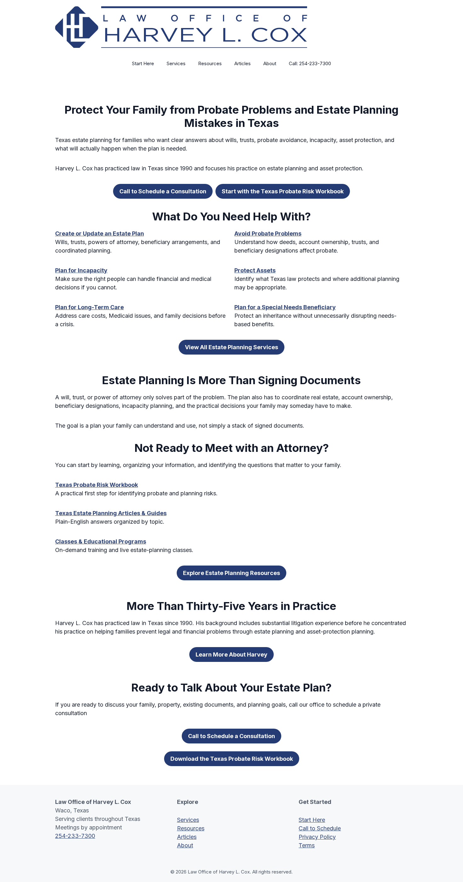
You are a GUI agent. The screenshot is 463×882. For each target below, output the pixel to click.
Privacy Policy (317, 837)
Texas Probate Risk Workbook (96, 484)
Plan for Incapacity (81, 270)
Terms (307, 845)
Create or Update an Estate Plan (99, 233)
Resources (210, 63)
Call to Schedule (320, 828)
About (269, 63)
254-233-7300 (75, 836)
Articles (242, 63)
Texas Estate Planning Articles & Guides (111, 513)
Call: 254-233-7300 (310, 63)
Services (176, 63)
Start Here (143, 63)
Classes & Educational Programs (100, 541)
